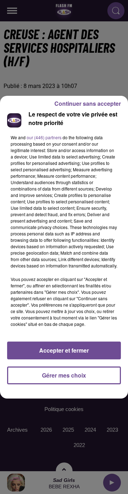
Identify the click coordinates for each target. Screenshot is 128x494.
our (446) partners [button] (44, 137)
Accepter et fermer (64, 350)
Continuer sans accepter (87, 103)
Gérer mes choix (64, 375)
